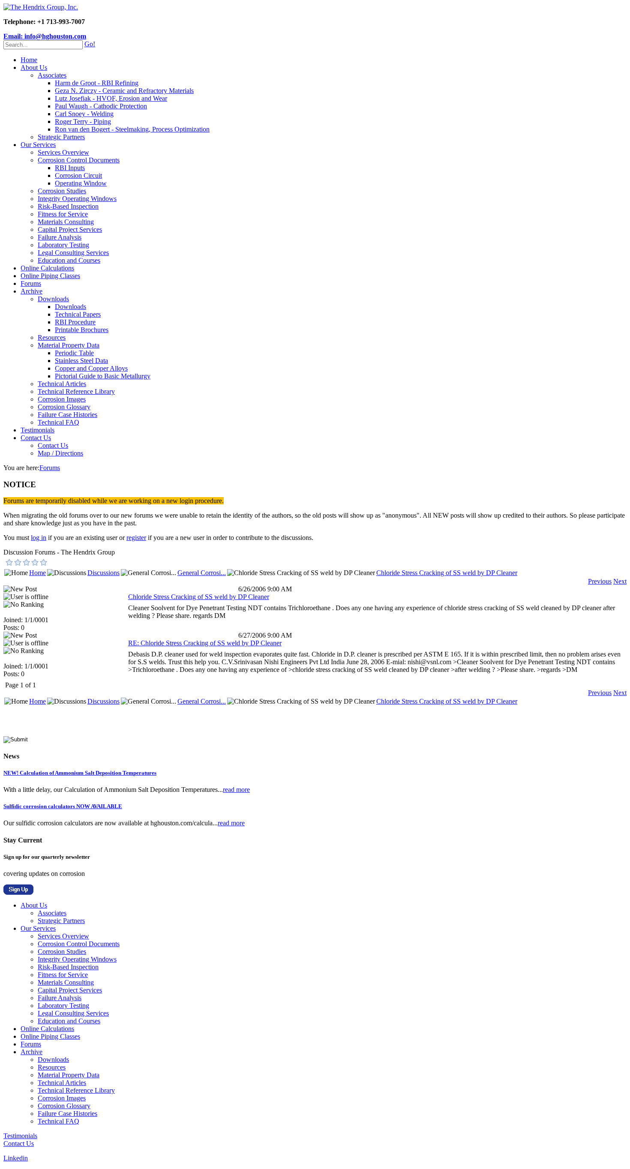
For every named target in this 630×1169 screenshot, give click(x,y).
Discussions (103, 572)
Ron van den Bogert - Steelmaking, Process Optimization (132, 129)
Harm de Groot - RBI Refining (96, 83)
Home (29, 59)
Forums (31, 283)
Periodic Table (74, 353)
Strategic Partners (61, 137)
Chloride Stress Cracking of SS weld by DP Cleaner (446, 572)
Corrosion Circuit (78, 175)
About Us (34, 67)
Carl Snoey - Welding (84, 113)
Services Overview (63, 152)
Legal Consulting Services (73, 252)
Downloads (53, 299)
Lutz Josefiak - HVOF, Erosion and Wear (111, 98)
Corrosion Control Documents (79, 160)
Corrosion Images (62, 399)
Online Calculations (47, 268)
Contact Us (36, 437)
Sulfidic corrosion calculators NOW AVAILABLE (62, 806)
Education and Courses (69, 260)
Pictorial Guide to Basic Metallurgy (102, 376)
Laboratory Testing (63, 245)
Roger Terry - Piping (83, 121)
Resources (52, 337)
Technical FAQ (58, 422)
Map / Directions (60, 453)
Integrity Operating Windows (77, 198)
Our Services (38, 144)
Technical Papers (78, 314)
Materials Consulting (66, 221)
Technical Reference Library (76, 391)
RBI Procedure (75, 322)
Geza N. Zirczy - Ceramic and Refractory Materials (124, 90)
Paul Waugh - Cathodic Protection (101, 106)
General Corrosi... (201, 572)
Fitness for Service (63, 214)
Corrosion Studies (62, 191)
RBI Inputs (70, 167)
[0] (9, 562)
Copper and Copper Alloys (91, 368)
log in (38, 537)
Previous (600, 581)
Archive (31, 291)
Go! (89, 44)
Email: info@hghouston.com (44, 36)
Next (620, 581)
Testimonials (37, 430)
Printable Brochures (81, 329)
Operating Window (81, 183)
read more (236, 789)
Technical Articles (62, 383)
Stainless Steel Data (81, 360)
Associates (52, 75)
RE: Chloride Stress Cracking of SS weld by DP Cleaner (205, 643)
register (136, 537)
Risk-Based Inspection (68, 206)
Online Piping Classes (50, 275)
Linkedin (15, 1158)
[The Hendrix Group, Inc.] (40, 7)
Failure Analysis (59, 237)
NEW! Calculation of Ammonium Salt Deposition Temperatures (79, 773)
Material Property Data (68, 345)
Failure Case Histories (67, 414)
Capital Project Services (70, 229)
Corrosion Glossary (64, 407)
